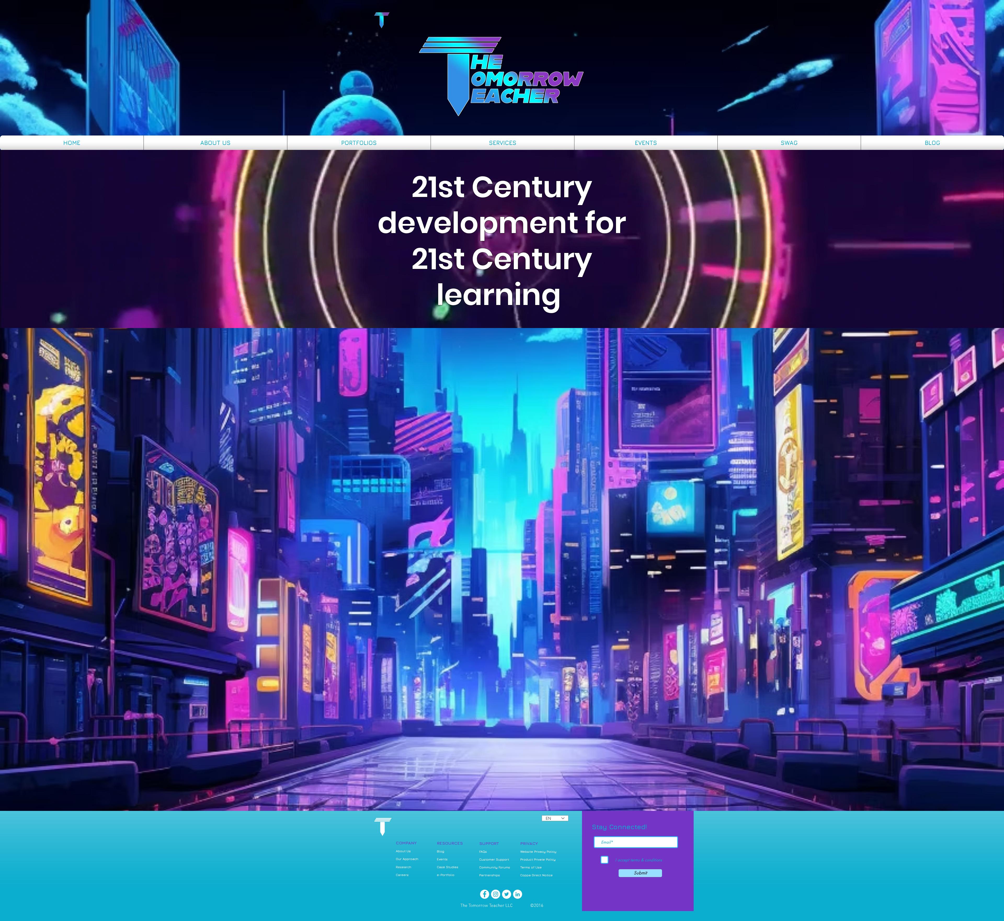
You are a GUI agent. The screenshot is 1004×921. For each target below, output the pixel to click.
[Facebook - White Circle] (484, 894)
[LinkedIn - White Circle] (517, 894)
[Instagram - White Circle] (495, 894)
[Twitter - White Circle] (506, 894)
